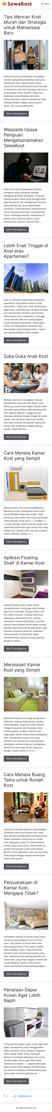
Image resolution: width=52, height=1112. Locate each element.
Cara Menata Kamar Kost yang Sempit (24, 455)
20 (15, 1096)
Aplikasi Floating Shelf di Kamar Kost (24, 560)
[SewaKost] (17, 4)
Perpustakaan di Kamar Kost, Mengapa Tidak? (21, 888)
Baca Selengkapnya (16, 113)
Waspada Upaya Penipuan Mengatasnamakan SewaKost (23, 137)
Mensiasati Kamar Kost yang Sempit (22, 667)
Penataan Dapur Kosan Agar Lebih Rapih (22, 995)
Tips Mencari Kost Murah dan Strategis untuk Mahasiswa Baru (25, 24)
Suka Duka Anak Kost (26, 356)
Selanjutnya (25, 1096)
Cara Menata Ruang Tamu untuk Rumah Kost (24, 780)
